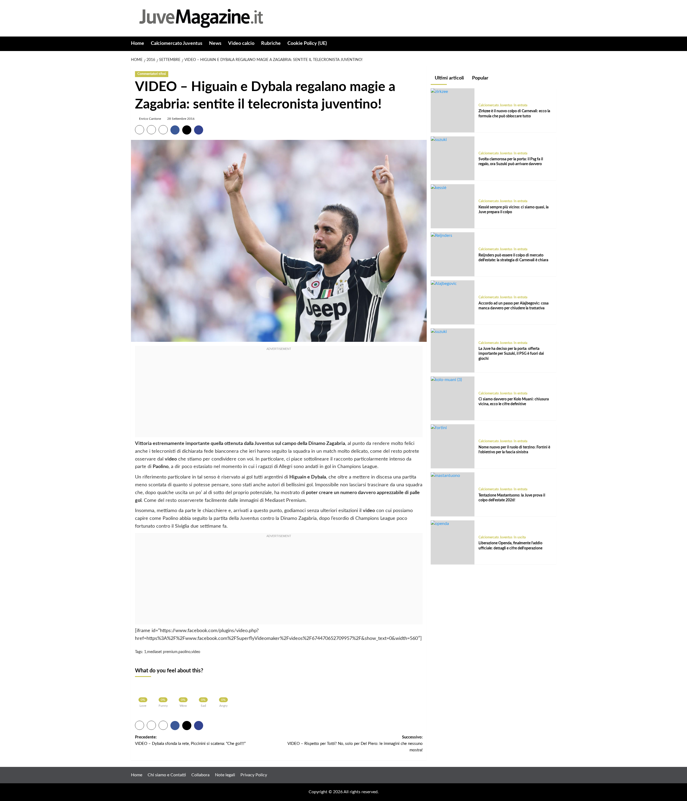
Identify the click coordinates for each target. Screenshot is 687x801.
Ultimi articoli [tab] (449, 78)
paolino (184, 652)
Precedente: (190, 740)
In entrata (520, 105)
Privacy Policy (253, 775)
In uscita (520, 537)
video (195, 652)
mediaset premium (162, 652)
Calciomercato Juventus (176, 43)
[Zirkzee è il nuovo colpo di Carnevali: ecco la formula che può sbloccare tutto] (439, 91)
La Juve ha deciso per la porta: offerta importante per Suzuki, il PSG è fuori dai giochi (511, 353)
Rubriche (271, 43)
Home (137, 43)
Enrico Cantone (150, 118)
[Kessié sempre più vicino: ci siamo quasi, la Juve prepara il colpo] (438, 187)
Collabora (200, 775)
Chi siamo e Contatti (167, 775)
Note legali (225, 775)
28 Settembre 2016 (181, 118)
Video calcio (241, 43)
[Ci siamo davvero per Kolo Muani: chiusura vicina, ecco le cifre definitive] (446, 380)
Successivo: (355, 743)
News (215, 43)
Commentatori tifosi (151, 73)
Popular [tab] (479, 78)
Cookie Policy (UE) (307, 43)
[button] (553, 44)
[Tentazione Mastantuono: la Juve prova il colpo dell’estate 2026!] (445, 475)
